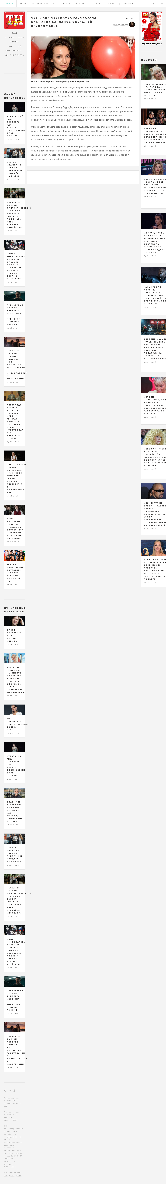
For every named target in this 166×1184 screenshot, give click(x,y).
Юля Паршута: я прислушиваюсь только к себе (18, 724)
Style (99, 4)
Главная (8, 4)
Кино (23, 4)
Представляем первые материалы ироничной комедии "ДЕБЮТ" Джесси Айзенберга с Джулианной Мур (17, 478)
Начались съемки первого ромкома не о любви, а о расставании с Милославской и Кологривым (17, 365)
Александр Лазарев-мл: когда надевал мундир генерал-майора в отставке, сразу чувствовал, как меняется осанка (16, 421)
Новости (64, 4)
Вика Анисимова (120, 24)
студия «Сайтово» (13, 1175)
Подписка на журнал (151, 43)
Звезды (79, 4)
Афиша (112, 4)
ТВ (90, 4)
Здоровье (128, 4)
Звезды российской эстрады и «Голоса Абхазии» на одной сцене (15, 573)
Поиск (153, 3)
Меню (162, 3)
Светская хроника (42, 4)
